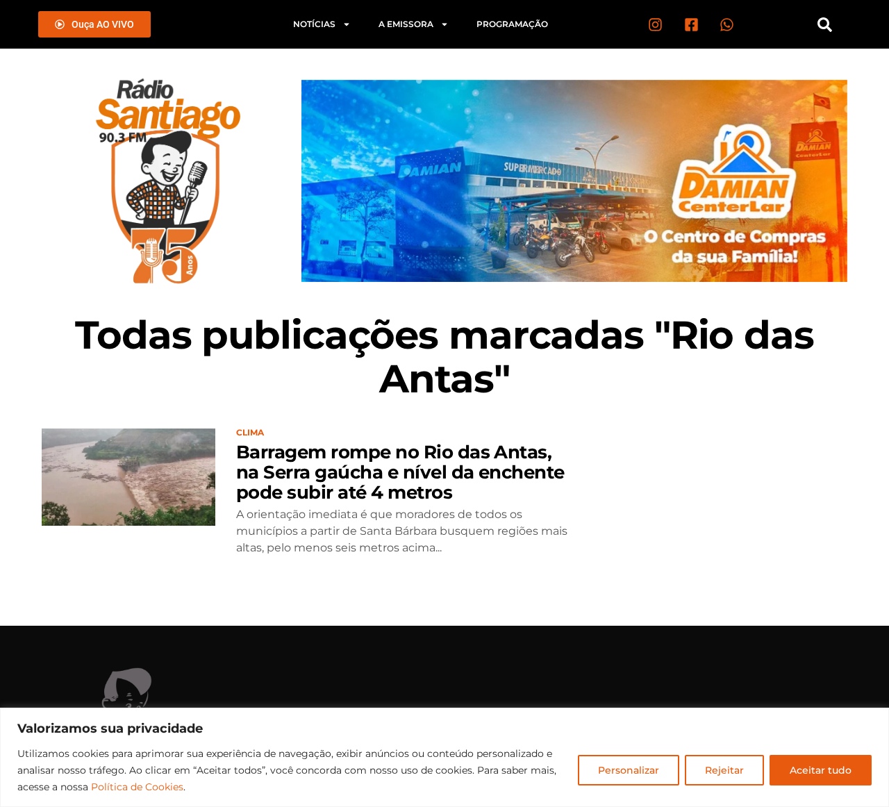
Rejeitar (724, 770)
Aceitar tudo (820, 770)
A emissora (406, 24)
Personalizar (628, 770)
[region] (444, 757)
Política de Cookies (137, 787)
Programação (512, 24)
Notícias (314, 24)
